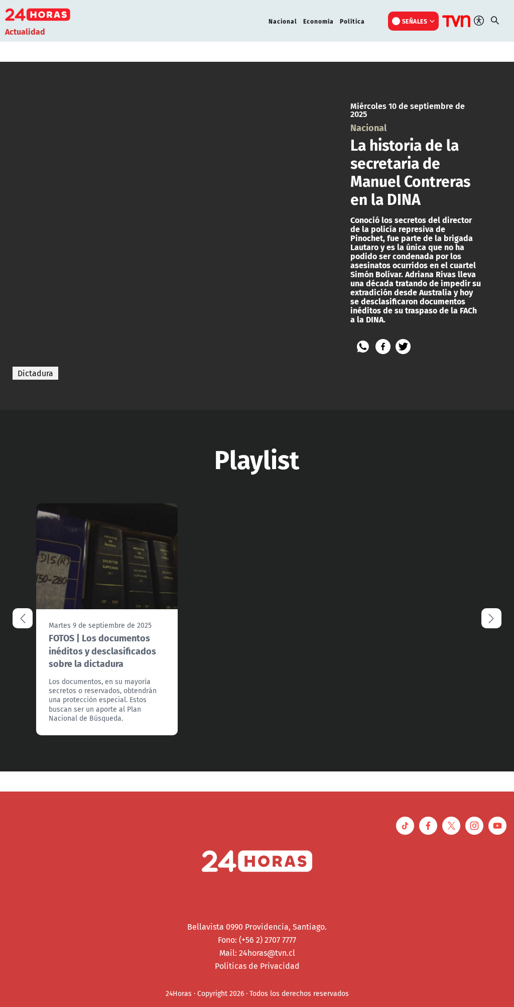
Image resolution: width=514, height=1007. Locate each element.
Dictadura (35, 373)
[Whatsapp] (362, 346)
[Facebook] (383, 346)
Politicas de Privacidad (257, 966)
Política (352, 21)
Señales (415, 21)
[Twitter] (403, 346)
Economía (318, 21)
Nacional (283, 21)
